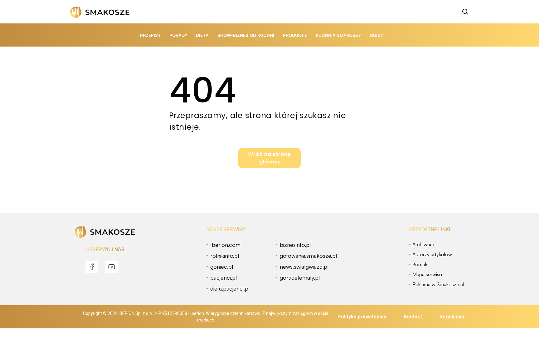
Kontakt (413, 317)
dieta (202, 35)
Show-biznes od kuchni (245, 35)
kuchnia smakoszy (338, 35)
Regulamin (451, 317)
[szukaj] (465, 12)
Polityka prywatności (361, 317)
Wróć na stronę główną (269, 158)
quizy (376, 35)
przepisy (150, 35)
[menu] (91, 267)
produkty (295, 35)
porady (178, 35)
